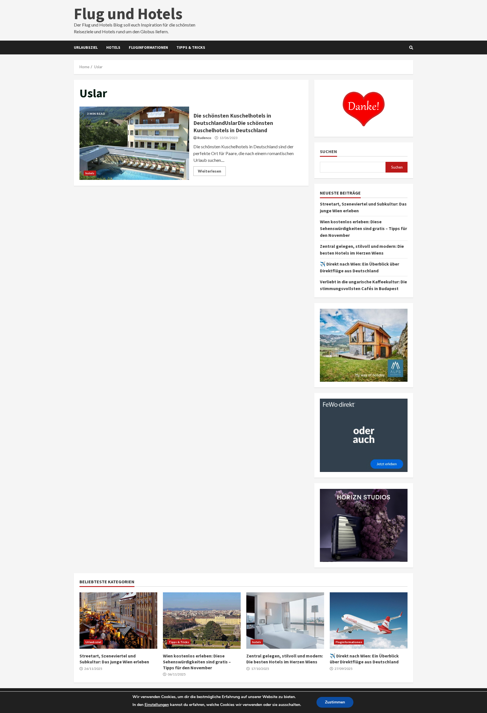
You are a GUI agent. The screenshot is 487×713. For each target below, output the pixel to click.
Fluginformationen (148, 47)
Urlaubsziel (86, 47)
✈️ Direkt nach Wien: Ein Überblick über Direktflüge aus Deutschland (369, 620)
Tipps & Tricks (190, 47)
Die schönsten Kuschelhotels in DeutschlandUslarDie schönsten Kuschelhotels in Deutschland (134, 143)
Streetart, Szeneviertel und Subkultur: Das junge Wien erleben (118, 620)
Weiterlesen (209, 171)
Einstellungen (157, 704)
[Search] (411, 47)
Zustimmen (335, 702)
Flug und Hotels (128, 13)
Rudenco (204, 138)
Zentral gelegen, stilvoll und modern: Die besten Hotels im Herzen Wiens (285, 620)
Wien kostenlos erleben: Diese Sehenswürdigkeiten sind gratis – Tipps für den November (363, 228)
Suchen (328, 151)
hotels (113, 47)
